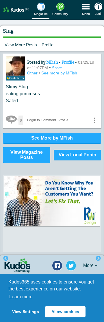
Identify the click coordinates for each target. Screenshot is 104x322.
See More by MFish (52, 138)
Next (98, 258)
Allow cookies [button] (65, 311)
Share (57, 68)
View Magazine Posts (26, 155)
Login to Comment (41, 120)
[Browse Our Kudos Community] (16, 9)
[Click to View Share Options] (94, 120)
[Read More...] (52, 201)
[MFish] (15, 66)
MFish (52, 62)
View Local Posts (77, 154)
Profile (47, 44)
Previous (6, 258)
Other (33, 73)
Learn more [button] (21, 296)
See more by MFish (59, 73)
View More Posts (21, 44)
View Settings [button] (25, 311)
